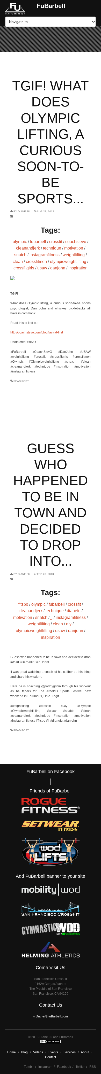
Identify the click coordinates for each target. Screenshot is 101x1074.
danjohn (57, 268)
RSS (92, 1067)
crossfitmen (36, 261)
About (85, 1052)
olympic (20, 241)
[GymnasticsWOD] (50, 934)
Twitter (80, 1067)
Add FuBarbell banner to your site (50, 876)
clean (18, 261)
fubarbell (38, 241)
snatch (20, 255)
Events (53, 1052)
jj (52, 617)
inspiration (78, 268)
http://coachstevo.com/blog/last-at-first (36, 332)
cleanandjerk (28, 248)
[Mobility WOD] (50, 895)
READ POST (21, 381)
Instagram (45, 1067)
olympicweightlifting (68, 261)
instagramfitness (45, 255)
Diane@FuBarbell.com (52, 1016)
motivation (73, 248)
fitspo (23, 604)
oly (68, 624)
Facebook (64, 1067)
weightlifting (74, 255)
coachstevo (75, 241)
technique (52, 248)
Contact (50, 1057)
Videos (38, 1052)
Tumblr (29, 1067)
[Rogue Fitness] (50, 812)
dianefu (74, 611)
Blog (24, 1052)
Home (11, 1052)
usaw (42, 268)
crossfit (55, 241)
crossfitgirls (23, 268)
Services (69, 1052)
